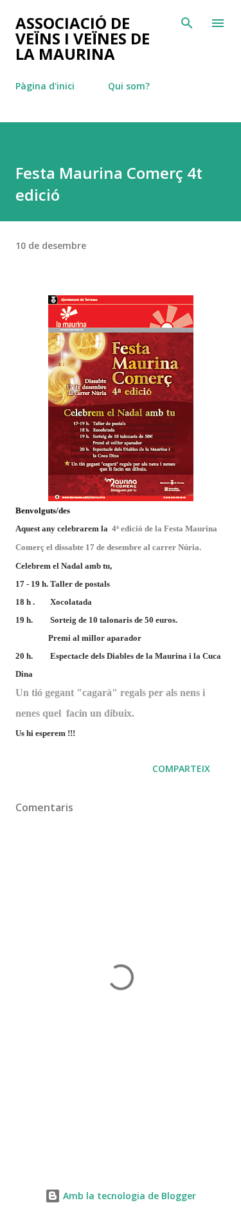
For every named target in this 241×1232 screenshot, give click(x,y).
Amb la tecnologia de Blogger (128, 1196)
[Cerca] (187, 23)
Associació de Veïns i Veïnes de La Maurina (82, 38)
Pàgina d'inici (45, 86)
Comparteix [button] (181, 768)
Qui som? (129, 86)
